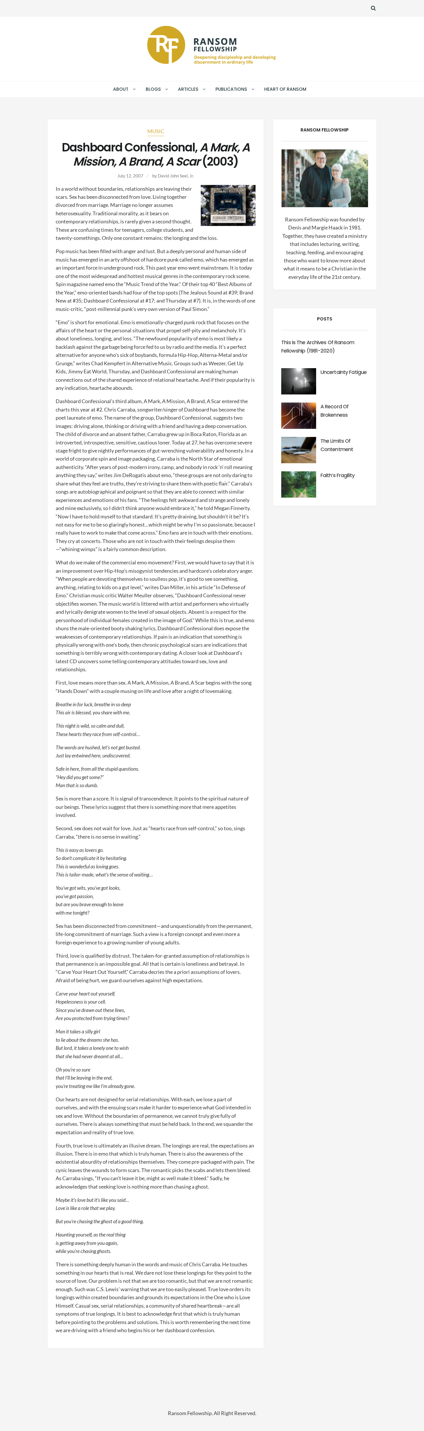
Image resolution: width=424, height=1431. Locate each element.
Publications (231, 89)
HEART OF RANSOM (285, 89)
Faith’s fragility (337, 475)
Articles (188, 89)
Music (155, 131)
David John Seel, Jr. (176, 175)
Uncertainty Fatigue (343, 372)
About (120, 89)
